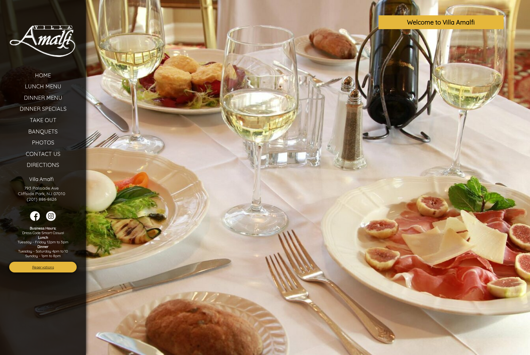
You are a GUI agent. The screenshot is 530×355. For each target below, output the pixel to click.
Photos (43, 142)
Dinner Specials (43, 108)
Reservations (43, 267)
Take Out (43, 120)
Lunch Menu (43, 86)
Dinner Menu (43, 97)
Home (43, 75)
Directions (43, 164)
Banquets (43, 131)
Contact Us (43, 153)
